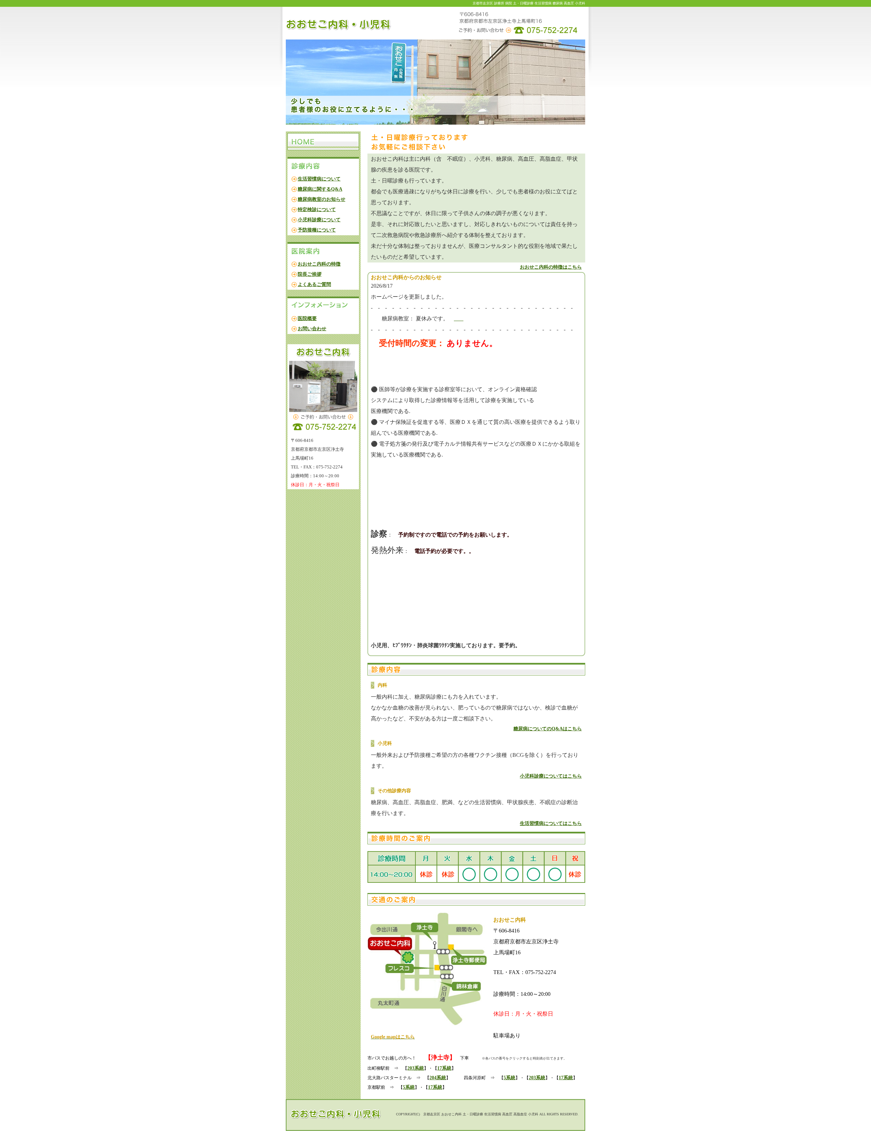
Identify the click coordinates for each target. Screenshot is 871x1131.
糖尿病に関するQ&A (320, 189)
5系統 (509, 1077)
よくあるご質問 (314, 284)
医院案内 (323, 250)
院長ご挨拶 (310, 274)
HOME (323, 141)
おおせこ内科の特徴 (319, 264)
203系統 (415, 1068)
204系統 (437, 1077)
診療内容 (323, 165)
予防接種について (317, 230)
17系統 (444, 1068)
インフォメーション (323, 305)
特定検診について (317, 209)
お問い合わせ (312, 328)
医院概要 (307, 318)
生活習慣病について (319, 178)
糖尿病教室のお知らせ (321, 199)
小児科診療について (319, 219)
